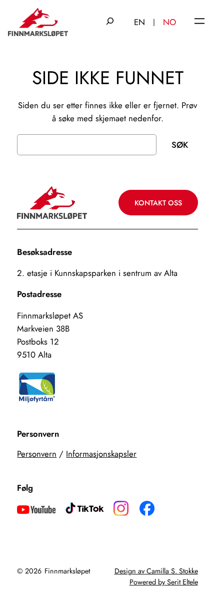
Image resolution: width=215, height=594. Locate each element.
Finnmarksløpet (67, 571)
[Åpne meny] (199, 22)
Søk (180, 145)
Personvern (36, 454)
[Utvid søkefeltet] (110, 22)
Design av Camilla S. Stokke (156, 571)
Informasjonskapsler (101, 454)
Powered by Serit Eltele (164, 582)
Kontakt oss (158, 203)
